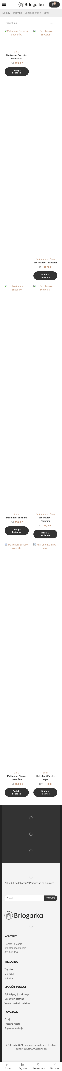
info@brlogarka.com (15, 948)
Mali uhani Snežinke (16, 517)
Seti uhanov (42, 259)
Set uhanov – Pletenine (45, 519)
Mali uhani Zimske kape (45, 778)
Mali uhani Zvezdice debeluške (16, 57)
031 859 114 (11, 952)
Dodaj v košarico (16, 71)
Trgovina (17, 13)
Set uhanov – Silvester (45, 262)
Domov (6, 13)
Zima (16, 51)
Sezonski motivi (33, 13)
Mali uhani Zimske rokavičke (16, 778)
